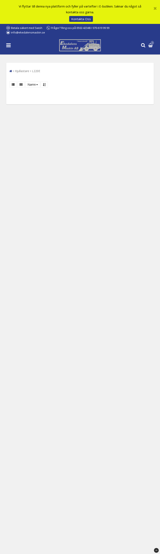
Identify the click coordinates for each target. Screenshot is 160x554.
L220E (36, 71)
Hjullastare (22, 71)
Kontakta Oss (81, 19)
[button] (151, 45)
